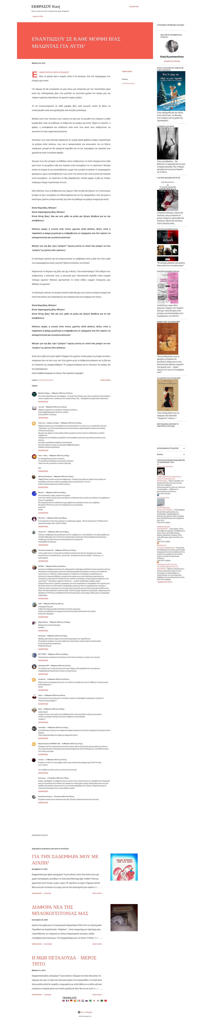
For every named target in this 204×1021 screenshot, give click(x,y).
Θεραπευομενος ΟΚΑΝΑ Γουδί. (49, 743)
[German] (71, 1000)
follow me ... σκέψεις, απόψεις (48, 423)
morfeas (41, 759)
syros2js (41, 407)
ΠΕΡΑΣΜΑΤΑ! (162, 529)
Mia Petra (41, 518)
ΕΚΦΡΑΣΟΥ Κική (45, 6)
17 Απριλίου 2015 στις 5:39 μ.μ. (58, 778)
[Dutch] (83, 1000)
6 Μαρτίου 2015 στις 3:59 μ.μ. (64, 476)
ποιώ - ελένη (43, 455)
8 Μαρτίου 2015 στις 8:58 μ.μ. (58, 654)
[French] (67, 1000)
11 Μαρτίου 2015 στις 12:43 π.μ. (58, 679)
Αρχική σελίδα (38, 16)
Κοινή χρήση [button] (127, 71)
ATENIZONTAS (163, 498)
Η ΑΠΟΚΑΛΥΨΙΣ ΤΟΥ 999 (167, 564)
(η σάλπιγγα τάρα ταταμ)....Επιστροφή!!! (165, 509)
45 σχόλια (47, 893)
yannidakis (42, 727)
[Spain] (75, 1000)
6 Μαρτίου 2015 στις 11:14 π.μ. (62, 393)
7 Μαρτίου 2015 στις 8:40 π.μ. (55, 566)
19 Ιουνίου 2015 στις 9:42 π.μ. (64, 796)
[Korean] (98, 1000)
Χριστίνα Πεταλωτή (45, 476)
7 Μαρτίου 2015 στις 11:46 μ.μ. (59, 622)
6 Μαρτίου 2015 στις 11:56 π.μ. (56, 407)
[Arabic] (102, 1000)
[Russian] (87, 1000)
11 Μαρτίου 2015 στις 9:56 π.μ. (54, 695)
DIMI (40, 603)
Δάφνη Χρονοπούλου (165, 466)
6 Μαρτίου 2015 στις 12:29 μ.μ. (71, 423)
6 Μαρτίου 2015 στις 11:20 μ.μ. (58, 532)
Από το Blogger (86, 1012)
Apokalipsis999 (43, 665)
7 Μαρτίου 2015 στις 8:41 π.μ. (53, 603)
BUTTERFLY (42, 654)
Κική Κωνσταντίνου (45, 796)
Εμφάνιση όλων (165, 581)
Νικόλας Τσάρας (44, 393)
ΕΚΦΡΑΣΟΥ (161, 545)
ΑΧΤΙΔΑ (41, 566)
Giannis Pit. (42, 532)
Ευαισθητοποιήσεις (128, 83)
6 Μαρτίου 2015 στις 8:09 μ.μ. (57, 518)
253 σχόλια (48, 944)
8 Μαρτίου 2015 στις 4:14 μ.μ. (57, 636)
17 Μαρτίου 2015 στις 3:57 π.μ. (56, 759)
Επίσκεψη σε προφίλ (172, 61)
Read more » (97, 893)
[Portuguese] (90, 1000)
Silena (40, 695)
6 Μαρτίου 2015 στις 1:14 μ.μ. (59, 455)
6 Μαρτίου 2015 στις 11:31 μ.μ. (65, 550)
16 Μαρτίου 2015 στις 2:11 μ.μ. (72, 743)
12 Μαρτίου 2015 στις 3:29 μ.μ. (54, 709)
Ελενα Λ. (41, 492)
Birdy (40, 709)
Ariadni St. (42, 679)
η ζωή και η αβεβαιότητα (166, 548)
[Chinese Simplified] (106, 1000)
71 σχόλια (47, 994)
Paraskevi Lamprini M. (46, 550)
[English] (64, 1000)
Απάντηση (43, 402)
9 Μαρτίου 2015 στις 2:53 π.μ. (61, 665)
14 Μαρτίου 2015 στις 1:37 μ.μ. (57, 727)
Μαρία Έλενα (43, 622)
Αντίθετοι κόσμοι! (163, 527)
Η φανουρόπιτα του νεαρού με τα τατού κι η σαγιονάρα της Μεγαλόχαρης (169, 478)
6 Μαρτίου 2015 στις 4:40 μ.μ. (56, 492)
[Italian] (79, 1000)
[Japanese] (94, 1000)
